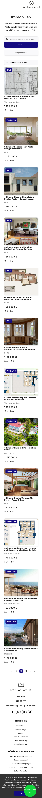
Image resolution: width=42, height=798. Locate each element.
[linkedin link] (24, 712)
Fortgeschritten (21, 52)
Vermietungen (21, 729)
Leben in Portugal (21, 740)
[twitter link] (30, 712)
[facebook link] (12, 712)
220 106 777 (21, 701)
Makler (21, 733)
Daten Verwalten (21, 771)
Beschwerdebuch (21, 760)
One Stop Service (21, 737)
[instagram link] (18, 712)
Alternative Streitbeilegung (21, 756)
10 (26, 671)
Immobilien (21, 726)
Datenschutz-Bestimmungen (21, 767)
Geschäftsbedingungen (21, 763)
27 (35, 671)
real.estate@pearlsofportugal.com (21, 706)
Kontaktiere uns (21, 744)
